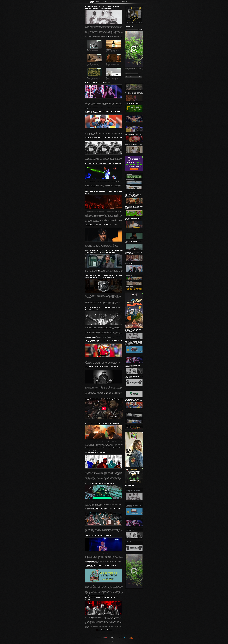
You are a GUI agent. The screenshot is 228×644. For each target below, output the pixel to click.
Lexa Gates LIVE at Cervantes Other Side (98, 535)
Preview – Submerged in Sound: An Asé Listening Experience (133, 530)
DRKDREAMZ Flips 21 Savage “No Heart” (97, 82)
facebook (97, 638)
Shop (111, 1)
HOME (97, 1)
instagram (113, 638)
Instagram (124, 1)
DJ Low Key (113, 618)
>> (110, 629)
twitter (122, 638)
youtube (105, 638)
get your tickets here (110, 36)
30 (107, 629)
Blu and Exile (93, 617)
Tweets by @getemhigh (130, 192)
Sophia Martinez (90, 561)
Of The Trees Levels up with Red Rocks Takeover (100, 483)
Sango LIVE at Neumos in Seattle (95, 453)
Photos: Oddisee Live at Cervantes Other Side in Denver (103, 163)
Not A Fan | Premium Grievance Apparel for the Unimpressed (134, 542)
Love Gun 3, (90, 448)
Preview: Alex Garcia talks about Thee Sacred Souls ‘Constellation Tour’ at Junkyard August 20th (134, 490)
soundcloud (131, 638)
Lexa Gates (103, 553)
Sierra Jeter (105, 393)
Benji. (109, 441)
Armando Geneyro (103, 187)
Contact (117, 1)
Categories (103, 1)
